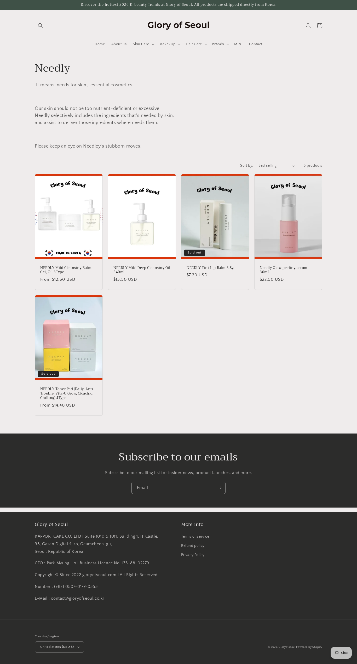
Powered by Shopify (309, 647)
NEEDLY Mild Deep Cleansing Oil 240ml (141, 270)
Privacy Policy (192, 555)
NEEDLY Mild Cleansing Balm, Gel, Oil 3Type (66, 270)
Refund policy (193, 546)
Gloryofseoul (287, 647)
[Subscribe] (219, 488)
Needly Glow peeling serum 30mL (283, 270)
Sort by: (246, 166)
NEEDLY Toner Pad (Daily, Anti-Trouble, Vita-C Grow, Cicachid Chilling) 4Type (67, 393)
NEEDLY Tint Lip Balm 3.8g (210, 268)
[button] (40, 25)
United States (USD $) (57, 647)
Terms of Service (195, 536)
